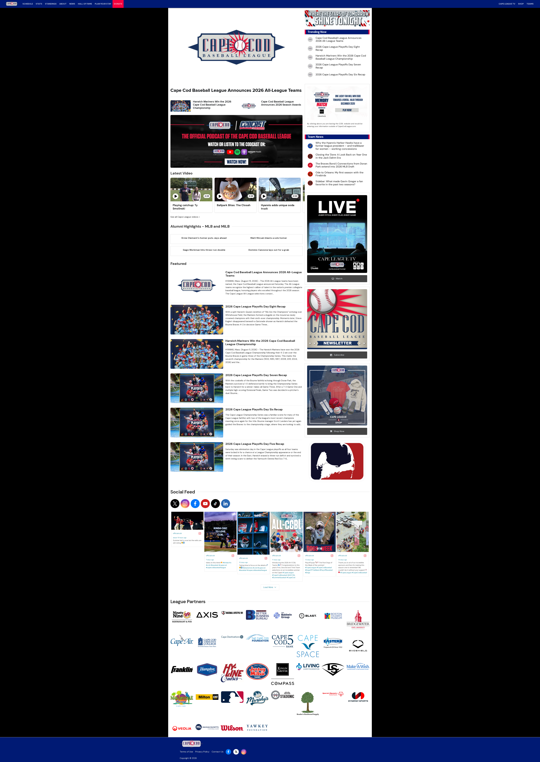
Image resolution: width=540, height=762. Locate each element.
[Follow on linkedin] (225, 503)
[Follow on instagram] (185, 503)
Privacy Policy (202, 751)
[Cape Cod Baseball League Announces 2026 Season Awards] (249, 106)
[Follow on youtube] (205, 503)
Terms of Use (186, 751)
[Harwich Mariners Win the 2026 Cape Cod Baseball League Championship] (180, 106)
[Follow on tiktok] (215, 503)
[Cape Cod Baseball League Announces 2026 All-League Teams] (236, 47)
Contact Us (217, 751)
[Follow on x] (174, 503)
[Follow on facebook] (195, 503)
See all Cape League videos (184, 216)
